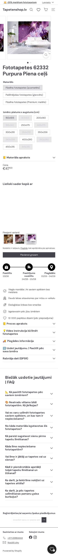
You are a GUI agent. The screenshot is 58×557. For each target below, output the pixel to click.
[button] (8, 239)
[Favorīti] (38, 10)
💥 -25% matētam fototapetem (20, 2)
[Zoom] (46, 55)
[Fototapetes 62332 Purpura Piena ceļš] (29, 199)
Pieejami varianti (11, 232)
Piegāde (24, 248)
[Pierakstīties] (44, 520)
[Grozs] (45, 9)
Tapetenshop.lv (15, 9)
